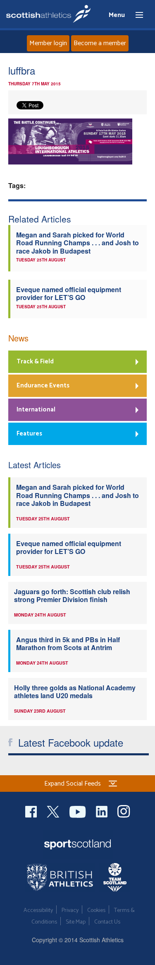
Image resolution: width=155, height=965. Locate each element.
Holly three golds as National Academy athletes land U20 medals (75, 691)
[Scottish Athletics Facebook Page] (31, 810)
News (18, 338)
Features (29, 433)
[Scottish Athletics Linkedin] (102, 810)
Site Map (76, 922)
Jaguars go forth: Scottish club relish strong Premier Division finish (72, 595)
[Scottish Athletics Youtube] (78, 810)
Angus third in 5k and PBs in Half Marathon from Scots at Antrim (68, 643)
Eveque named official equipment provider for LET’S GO (68, 293)
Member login (48, 43)
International (36, 409)
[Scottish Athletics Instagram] (123, 810)
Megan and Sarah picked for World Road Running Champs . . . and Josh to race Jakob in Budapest (77, 243)
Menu (136, 15)
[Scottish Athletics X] (54, 810)
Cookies (96, 910)
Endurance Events (43, 385)
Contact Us (107, 922)
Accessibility (38, 910)
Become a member (100, 43)
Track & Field (35, 361)
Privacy (70, 910)
